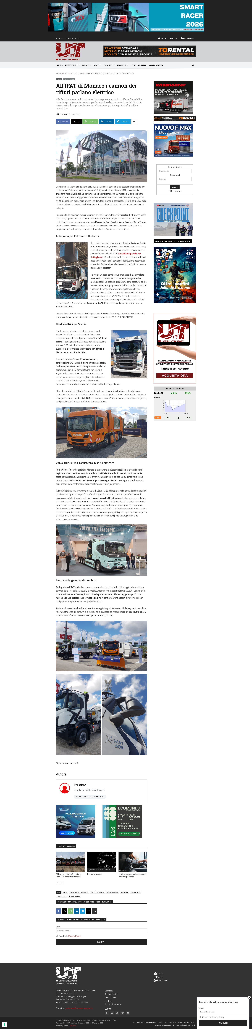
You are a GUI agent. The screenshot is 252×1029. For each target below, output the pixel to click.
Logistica (60, 871)
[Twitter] (117, 1013)
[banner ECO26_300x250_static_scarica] (122, 836)
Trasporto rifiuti (74, 896)
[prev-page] (57, 882)
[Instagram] (128, 1013)
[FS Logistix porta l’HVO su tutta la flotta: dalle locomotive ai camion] (70, 862)
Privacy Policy (74, 936)
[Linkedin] (76, 911)
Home (59, 73)
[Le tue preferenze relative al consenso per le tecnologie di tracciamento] (4, 1024)
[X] (64, 911)
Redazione (62, 114)
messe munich (135, 892)
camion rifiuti (74, 892)
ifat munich (124, 892)
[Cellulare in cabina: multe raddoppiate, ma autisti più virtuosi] (133, 862)
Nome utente (174, 167)
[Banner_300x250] (75, 836)
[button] (193, 65)
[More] (134, 121)
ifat (92, 892)
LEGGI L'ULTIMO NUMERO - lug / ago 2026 (172, 241)
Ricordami (176, 191)
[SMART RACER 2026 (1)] (126, 30)
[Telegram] (82, 911)
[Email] (88, 911)
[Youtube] (122, 1013)
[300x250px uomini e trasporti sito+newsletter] (173, 155)
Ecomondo (84, 892)
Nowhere (73, 1025)
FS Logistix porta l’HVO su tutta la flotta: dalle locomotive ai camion (68, 875)
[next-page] (61, 882)
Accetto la (70, 936)
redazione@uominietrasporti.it (79, 1008)
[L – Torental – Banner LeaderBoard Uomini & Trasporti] (149, 56)
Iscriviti (101, 942)
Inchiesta (122, 871)
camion (64, 892)
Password (175, 175)
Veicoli (66, 73)
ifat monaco (100, 892)
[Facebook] (58, 911)
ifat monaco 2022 (112, 892)
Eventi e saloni (77, 73)
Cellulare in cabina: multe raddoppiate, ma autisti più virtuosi (133, 875)
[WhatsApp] (70, 911)
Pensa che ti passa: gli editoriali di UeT (100, 870)
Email (58, 926)
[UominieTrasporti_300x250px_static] (173, 112)
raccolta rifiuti (61, 896)
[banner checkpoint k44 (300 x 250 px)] (173, 234)
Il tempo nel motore (94, 874)
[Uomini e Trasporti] (79, 51)
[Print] (94, 911)
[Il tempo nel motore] (101, 862)
